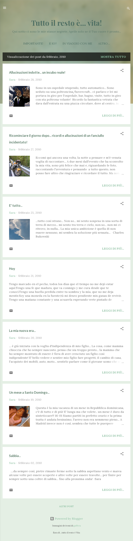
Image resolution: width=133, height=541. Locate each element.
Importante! (33, 43)
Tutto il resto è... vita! (66, 23)
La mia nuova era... (22, 330)
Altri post (66, 506)
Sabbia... (15, 456)
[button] (122, 70)
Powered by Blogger (68, 518)
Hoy (12, 268)
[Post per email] (11, 116)
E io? (53, 43)
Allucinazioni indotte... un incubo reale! (37, 72)
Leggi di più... (113, 115)
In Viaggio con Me (77, 43)
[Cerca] (128, 9)
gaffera (77, 525)
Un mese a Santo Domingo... (29, 392)
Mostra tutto (113, 57)
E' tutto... (15, 205)
